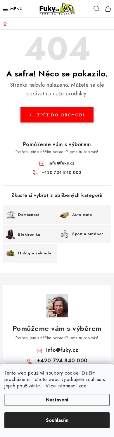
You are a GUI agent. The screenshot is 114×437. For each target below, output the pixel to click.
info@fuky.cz (62, 163)
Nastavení (57, 399)
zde (83, 385)
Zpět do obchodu (61, 115)
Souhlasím (57, 420)
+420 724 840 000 (61, 172)
